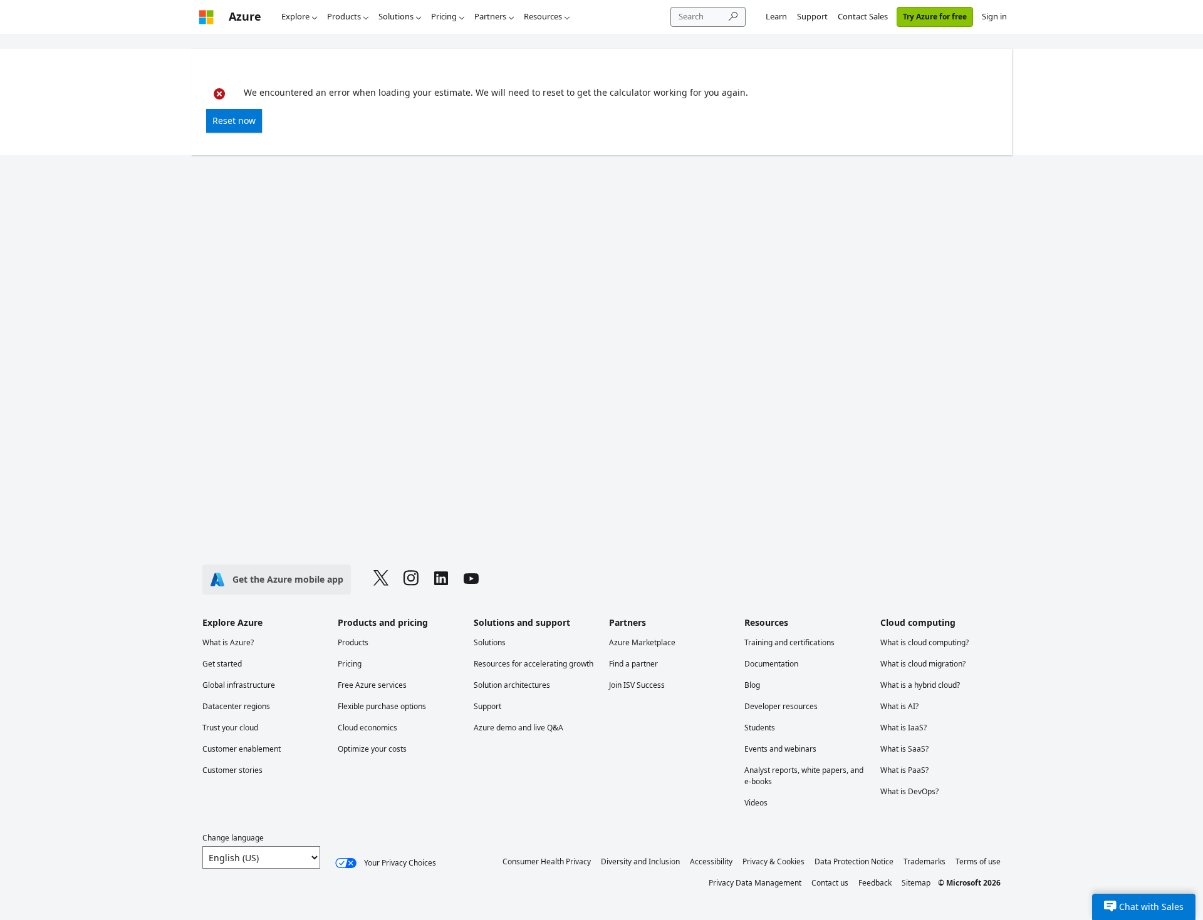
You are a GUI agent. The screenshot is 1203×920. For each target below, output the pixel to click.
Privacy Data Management (755, 882)
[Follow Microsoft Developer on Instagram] (411, 579)
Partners (490, 16)
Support (812, 16)
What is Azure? (228, 642)
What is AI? (899, 706)
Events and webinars (780, 749)
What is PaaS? (904, 770)
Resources (543, 16)
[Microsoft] (206, 16)
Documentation (771, 663)
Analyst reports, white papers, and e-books (803, 776)
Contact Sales (863, 16)
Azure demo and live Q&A (518, 727)
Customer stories (232, 770)
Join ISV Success (637, 685)
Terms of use (978, 861)
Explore (295, 16)
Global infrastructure (238, 685)
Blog (752, 685)
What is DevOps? (909, 791)
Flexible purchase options (382, 706)
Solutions (396, 16)
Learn (776, 16)
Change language (233, 837)
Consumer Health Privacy (547, 861)
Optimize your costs (372, 749)
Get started (222, 663)
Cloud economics (367, 727)
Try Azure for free (935, 16)
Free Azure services (372, 685)
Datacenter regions (236, 706)
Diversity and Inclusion (640, 861)
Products (344, 16)
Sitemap (916, 882)
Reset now (234, 120)
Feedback (875, 882)
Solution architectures (512, 685)
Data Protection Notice (854, 861)
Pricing (444, 16)
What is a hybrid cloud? (920, 685)
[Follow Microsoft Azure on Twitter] (380, 579)
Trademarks (924, 861)
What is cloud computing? (924, 642)
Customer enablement (241, 749)
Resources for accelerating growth (533, 663)
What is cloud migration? (923, 663)
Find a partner (633, 663)
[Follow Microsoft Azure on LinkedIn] (441, 580)
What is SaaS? (904, 749)
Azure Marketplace (642, 642)
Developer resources (781, 706)
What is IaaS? (903, 727)
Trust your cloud (230, 727)
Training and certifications (789, 642)
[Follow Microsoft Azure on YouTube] (471, 580)
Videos (756, 802)
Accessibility (711, 861)
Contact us (829, 882)
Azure (245, 16)
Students (759, 727)
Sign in (994, 16)
